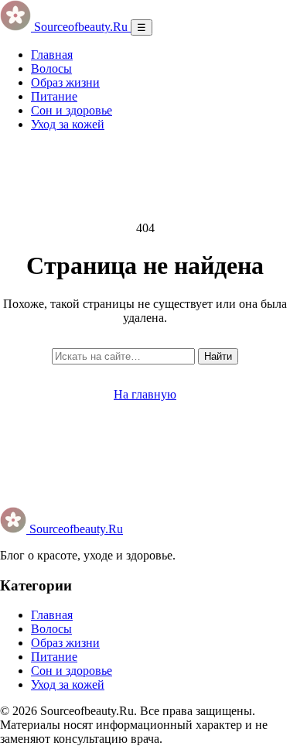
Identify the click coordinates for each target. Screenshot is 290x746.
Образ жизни (65, 82)
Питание (54, 96)
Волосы (51, 68)
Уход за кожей (67, 124)
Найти (218, 356)
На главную (145, 394)
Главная (52, 54)
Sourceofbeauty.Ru (74, 529)
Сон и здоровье (71, 110)
